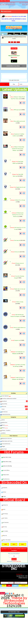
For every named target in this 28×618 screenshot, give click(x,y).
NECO (14, 544)
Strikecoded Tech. (17, 561)
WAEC (22, 544)
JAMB (5, 544)
